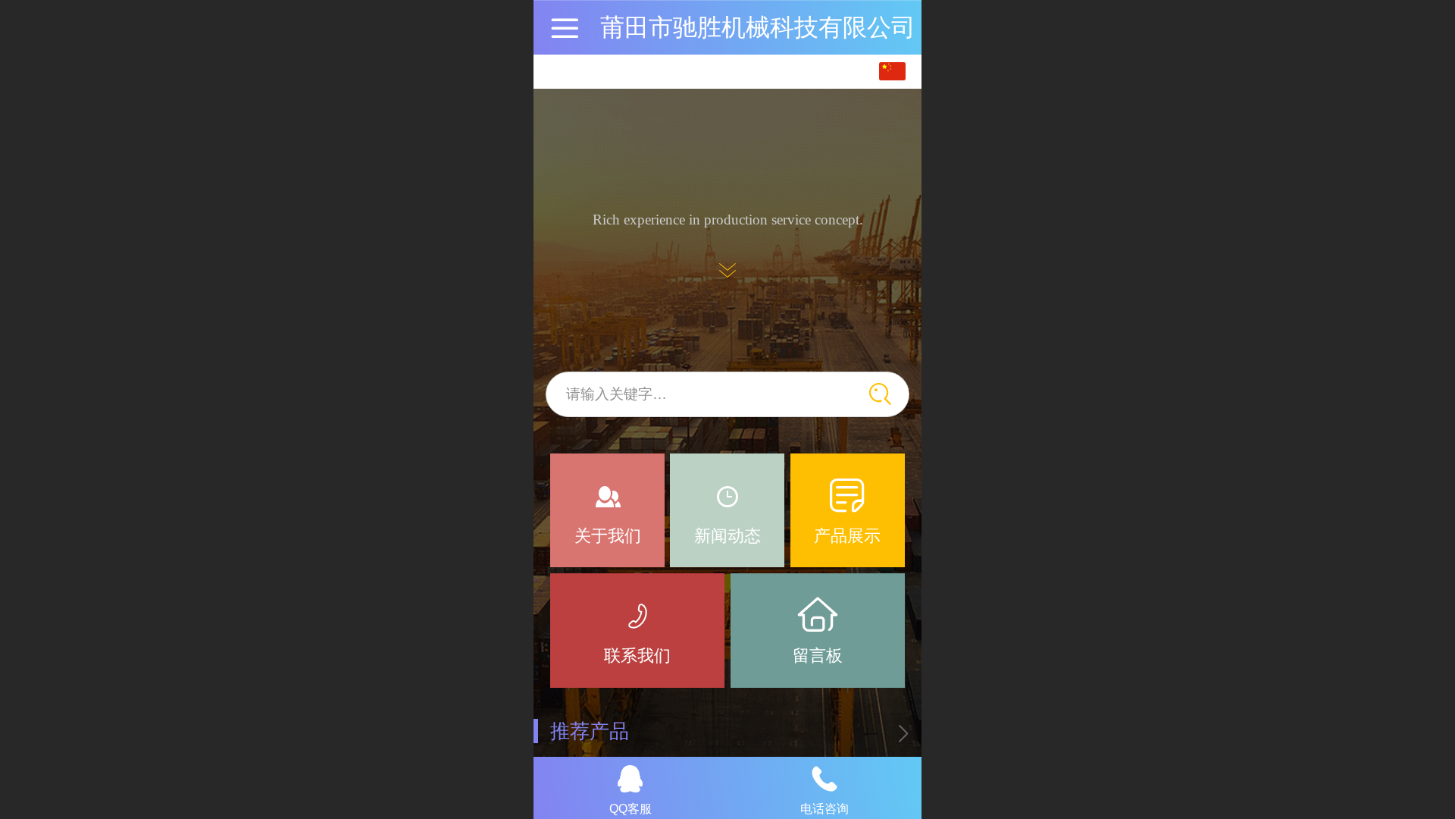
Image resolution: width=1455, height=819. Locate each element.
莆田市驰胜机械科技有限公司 (757, 27)
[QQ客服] (631, 779)
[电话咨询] (825, 779)
